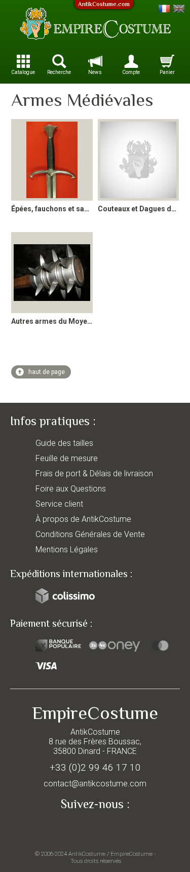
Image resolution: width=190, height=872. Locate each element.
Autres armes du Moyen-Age (59, 321)
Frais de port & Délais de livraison (94, 473)
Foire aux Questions (70, 489)
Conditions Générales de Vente (90, 534)
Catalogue (23, 72)
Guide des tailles (64, 443)
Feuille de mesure (66, 458)
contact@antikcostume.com (95, 783)
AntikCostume (86, 853)
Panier (167, 72)
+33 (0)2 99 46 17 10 (95, 767)
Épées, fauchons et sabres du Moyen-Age (80, 209)
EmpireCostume (131, 853)
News (95, 72)
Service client (59, 504)
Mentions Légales (66, 549)
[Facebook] (95, 827)
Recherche (59, 72)
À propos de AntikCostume (83, 519)
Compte (131, 72)
